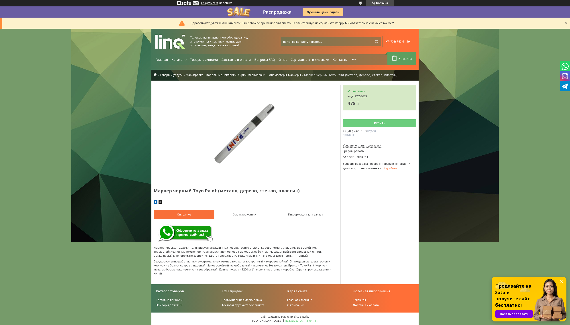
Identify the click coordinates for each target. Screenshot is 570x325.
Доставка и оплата (236, 59)
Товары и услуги (171, 75)
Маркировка (194, 75)
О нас (283, 59)
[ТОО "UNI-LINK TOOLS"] (170, 41)
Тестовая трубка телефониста (243, 305)
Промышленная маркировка (242, 300)
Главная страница (299, 300)
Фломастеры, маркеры (285, 75)
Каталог (177, 59)
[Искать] (376, 41)
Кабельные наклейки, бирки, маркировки (235, 75)
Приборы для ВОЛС (169, 305)
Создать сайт (209, 3)
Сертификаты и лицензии (310, 59)
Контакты (340, 59)
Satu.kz (304, 317)
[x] (160, 203)
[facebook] (155, 203)
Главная (161, 59)
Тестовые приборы (169, 300)
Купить (379, 123)
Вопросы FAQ (264, 59)
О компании (295, 305)
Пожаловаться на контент (301, 321)
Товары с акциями (204, 59)
